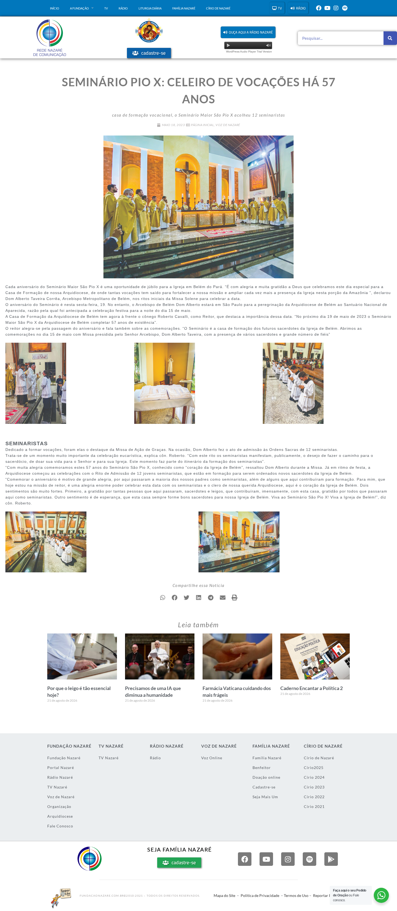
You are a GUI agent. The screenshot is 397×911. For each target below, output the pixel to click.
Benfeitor (262, 767)
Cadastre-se (264, 787)
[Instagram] (336, 8)
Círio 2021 (314, 806)
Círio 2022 (314, 796)
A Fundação (79, 8)
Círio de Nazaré (218, 8)
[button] (248, 32)
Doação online (266, 777)
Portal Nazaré (60, 767)
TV (106, 8)
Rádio (123, 8)
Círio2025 (314, 767)
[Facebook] (318, 8)
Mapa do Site (224, 895)
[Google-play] (331, 859)
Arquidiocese (60, 816)
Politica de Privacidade (260, 895)
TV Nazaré (57, 787)
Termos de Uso (296, 895)
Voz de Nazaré (228, 125)
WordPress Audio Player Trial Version (249, 51)
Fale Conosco (60, 826)
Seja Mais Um (265, 796)
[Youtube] (327, 8)
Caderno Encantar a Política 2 (311, 688)
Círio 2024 (314, 777)
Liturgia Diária (150, 8)
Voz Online (211, 757)
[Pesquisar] (390, 38)
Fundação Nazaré (63, 757)
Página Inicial (202, 125)
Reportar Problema (329, 895)
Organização (59, 806)
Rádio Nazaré (60, 777)
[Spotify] (344, 8)
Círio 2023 (314, 787)
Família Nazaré (183, 8)
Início (54, 8)
